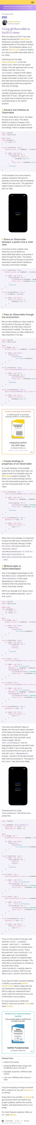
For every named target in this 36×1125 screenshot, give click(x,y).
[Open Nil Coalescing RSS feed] (3, 1121)
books (27, 1003)
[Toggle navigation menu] (32, 2)
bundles (9, 1006)
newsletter (27, 1097)
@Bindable (6, 476)
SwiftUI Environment (11, 1062)
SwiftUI (4, 17)
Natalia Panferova (14, 22)
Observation (25, 39)
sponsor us (28, 1090)
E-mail (17, 1121)
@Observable (14, 50)
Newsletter (9, 1121)
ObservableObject (9, 62)
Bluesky (13, 1115)
